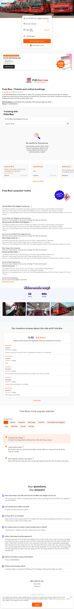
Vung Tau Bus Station (15, 447)
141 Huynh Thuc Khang (15, 438)
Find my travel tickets (37, 41)
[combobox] (37, 18)
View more (37, 400)
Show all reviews (38, 181)
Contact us (37, 586)
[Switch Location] (48, 21)
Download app (9, 66)
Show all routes (8, 281)
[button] (71, 4)
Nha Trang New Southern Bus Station (20, 459)
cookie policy (61, 599)
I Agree (37, 605)
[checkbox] (31, 45)
